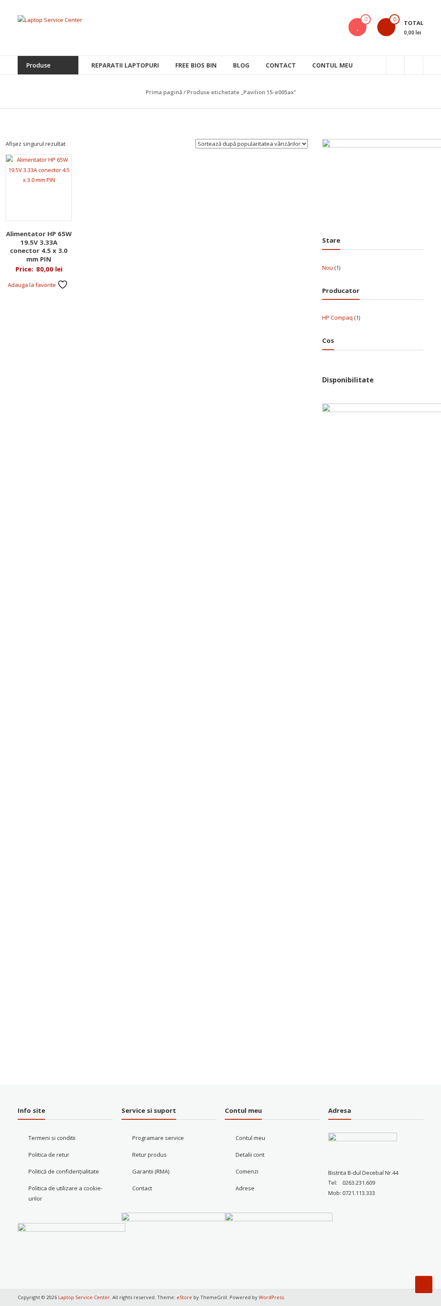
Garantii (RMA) (150, 1171)
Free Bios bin (196, 65)
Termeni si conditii (51, 1138)
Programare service (158, 1138)
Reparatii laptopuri (125, 65)
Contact (281, 65)
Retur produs (149, 1154)
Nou (327, 267)
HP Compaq (337, 317)
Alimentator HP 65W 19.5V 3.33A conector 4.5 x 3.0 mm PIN (39, 246)
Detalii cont (250, 1154)
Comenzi (247, 1171)
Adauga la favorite (32, 285)
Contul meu (332, 65)
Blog (241, 65)
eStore (184, 1297)
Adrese (245, 1188)
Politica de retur (48, 1154)
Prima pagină (164, 92)
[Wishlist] (357, 27)
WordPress (271, 1297)
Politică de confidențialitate (63, 1171)
